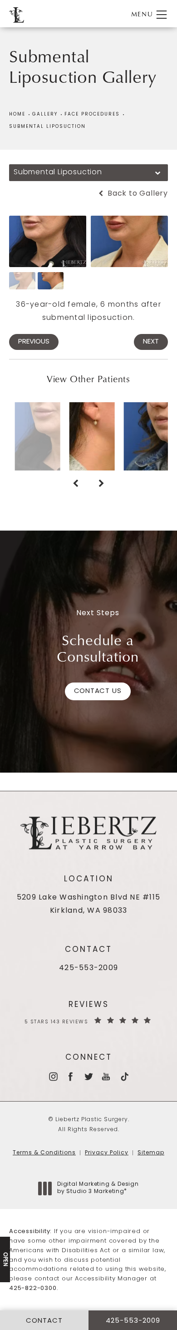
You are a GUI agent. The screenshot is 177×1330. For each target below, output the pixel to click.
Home (17, 114)
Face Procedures (92, 114)
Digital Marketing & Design (98, 1188)
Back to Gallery (136, 193)
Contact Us (98, 691)
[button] (162, 14)
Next (151, 342)
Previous (33, 342)
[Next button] (101, 484)
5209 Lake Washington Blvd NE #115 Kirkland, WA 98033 (88, 904)
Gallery (45, 114)
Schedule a (98, 648)
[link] (88, 968)
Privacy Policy (106, 1153)
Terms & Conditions (44, 1153)
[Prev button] (75, 484)
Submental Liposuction (47, 126)
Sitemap (151, 1153)
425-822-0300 (33, 1288)
